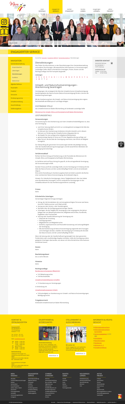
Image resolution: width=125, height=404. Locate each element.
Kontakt (53, 402)
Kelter (98, 388)
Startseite (18, 8)
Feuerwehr (14, 88)
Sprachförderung (84, 382)
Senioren (64, 380)
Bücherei (82, 384)
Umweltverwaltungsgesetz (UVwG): (46, 290)
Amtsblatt (4, 31)
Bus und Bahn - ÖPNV (50, 382)
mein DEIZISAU (42, 10)
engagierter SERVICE (55, 10)
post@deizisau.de (100, 69)
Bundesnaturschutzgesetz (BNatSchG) (47, 271)
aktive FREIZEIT (110, 10)
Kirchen (47, 397)
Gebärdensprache (101, 402)
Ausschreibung (15, 105)
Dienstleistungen (17, 74)
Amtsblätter (98, 338)
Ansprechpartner (17, 67)
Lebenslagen (15, 70)
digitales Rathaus (16, 84)
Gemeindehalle (101, 384)
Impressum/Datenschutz (79, 402)
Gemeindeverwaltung (18, 64)
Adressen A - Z (99, 345)
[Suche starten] (113, 43)
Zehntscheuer (100, 386)
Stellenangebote (16, 109)
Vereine (99, 382)
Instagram (13, 397)
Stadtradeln (100, 395)
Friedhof (13, 91)
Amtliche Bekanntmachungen (18, 380)
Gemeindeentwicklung (51, 380)
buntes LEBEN (82, 10)
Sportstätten (100, 380)
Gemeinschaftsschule (85, 380)
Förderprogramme (17, 98)
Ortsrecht (14, 95)
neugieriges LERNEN (96, 10)
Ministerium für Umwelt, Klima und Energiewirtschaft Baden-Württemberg (59, 112)
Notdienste (98, 343)
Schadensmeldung (17, 102)
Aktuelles (13, 378)
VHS (81, 386)
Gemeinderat (14, 384)
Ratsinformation (99, 341)
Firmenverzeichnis (49, 393)
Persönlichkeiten (15, 386)
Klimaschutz (48, 386)
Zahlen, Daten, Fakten (16, 388)
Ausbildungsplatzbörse (51, 391)
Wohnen (47, 378)
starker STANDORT (69, 10)
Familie (64, 378)
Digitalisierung (48, 384)
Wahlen (13, 382)
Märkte (64, 384)
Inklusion (64, 386)
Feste (63, 382)
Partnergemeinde (15, 391)
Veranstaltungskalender (17, 395)
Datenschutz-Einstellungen (64, 402)
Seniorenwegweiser (100, 334)
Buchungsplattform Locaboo (104, 391)
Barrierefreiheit (91, 402)
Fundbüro (15, 77)
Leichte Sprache (112, 402)
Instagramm (4, 22)
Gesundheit (48, 395)
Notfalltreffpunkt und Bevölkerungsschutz (50, 388)
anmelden (115, 17)
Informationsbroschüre (102, 327)
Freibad (99, 378)
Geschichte (13, 389)
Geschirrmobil (100, 389)
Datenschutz (15, 81)
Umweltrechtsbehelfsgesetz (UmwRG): (47, 280)
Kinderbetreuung (84, 378)
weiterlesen (52, 356)
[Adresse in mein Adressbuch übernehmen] (112, 63)
